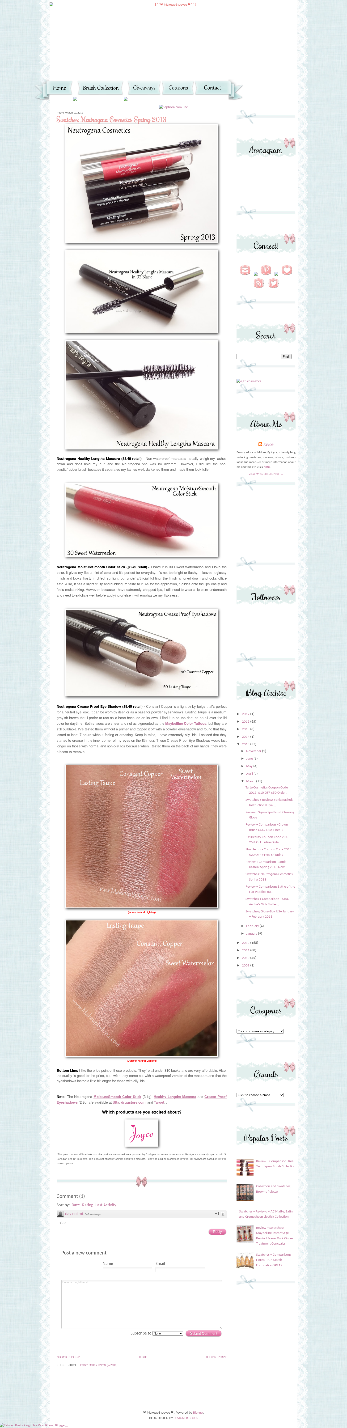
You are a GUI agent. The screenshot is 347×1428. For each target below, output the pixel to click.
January (252, 934)
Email (160, 1264)
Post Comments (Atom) (99, 1365)
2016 (246, 722)
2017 (246, 714)
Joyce (268, 444)
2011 (246, 950)
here (267, 467)
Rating (87, 1205)
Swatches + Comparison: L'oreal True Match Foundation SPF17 (273, 1260)
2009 (246, 965)
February (253, 926)
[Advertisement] (266, 525)
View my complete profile (266, 474)
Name (108, 1264)
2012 (246, 943)
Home (142, 1357)
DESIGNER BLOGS (186, 1418)
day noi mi (74, 1214)
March (251, 781)
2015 (246, 729)
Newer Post (68, 1357)
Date (76, 1205)
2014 (246, 737)
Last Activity (105, 1205)
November (254, 751)
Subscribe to (141, 1333)
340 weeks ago (93, 1214)
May (249, 766)
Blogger (198, 1413)
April (250, 774)
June (250, 759)
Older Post (216, 1357)
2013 (246, 744)
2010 (246, 958)
